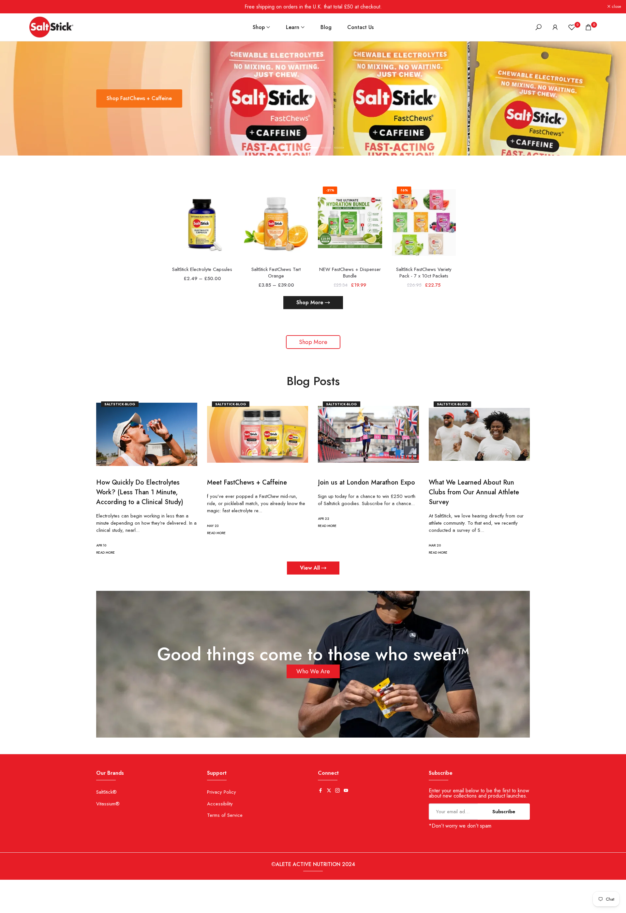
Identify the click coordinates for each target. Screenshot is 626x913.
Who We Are (313, 671)
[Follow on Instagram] (337, 791)
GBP (82, 906)
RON (138, 906)
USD (174, 906)
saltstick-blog (119, 404)
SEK (156, 906)
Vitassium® (108, 803)
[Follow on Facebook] (320, 791)
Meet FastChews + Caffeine (247, 482)
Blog (326, 27)
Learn (292, 27)
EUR (64, 906)
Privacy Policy (221, 792)
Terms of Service (225, 815)
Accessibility (220, 803)
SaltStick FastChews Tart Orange (276, 272)
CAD (9, 906)
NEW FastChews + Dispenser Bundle (350, 272)
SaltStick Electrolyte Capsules (202, 269)
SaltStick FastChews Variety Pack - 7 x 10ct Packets (424, 272)
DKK (46, 906)
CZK (28, 906)
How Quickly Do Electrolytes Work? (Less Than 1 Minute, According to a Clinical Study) (139, 491)
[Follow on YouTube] (346, 791)
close (13, 7)
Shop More (309, 302)
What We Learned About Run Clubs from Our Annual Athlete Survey (474, 491)
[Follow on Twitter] (329, 791)
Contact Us (360, 27)
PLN (119, 906)
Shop (259, 27)
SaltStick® (106, 792)
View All (310, 568)
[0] (571, 27)
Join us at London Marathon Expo (366, 482)
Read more (105, 552)
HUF (101, 906)
